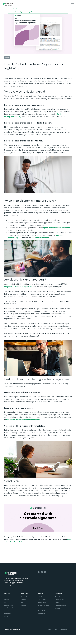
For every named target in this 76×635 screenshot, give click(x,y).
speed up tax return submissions (56, 228)
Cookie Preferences (60, 605)
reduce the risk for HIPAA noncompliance (23, 420)
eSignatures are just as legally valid (19, 287)
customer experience (40, 238)
